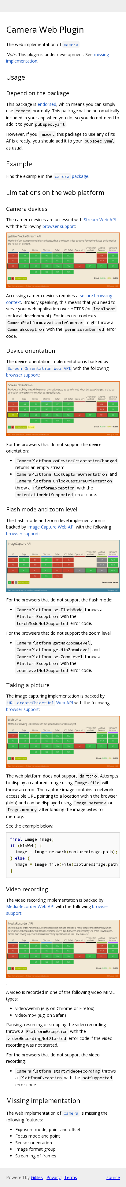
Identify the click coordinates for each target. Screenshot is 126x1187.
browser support (59, 226)
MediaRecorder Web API (30, 906)
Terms (70, 1177)
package (71, 176)
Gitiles (37, 1177)
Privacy (53, 1177)
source (113, 1177)
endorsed (47, 104)
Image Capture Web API (51, 527)
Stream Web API (100, 219)
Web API (40, 702)
